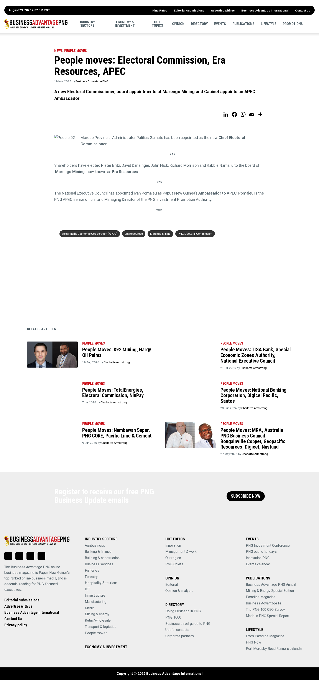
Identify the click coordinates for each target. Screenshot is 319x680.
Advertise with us (223, 10)
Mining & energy (97, 614)
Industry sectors (87, 24)
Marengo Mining (160, 233)
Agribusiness (95, 545)
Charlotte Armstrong (117, 362)
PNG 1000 (173, 617)
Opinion (178, 24)
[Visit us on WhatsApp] (30, 556)
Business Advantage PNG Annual (271, 585)
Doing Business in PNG (183, 611)
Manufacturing (95, 602)
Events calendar (258, 564)
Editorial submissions (189, 10)
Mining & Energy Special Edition (270, 591)
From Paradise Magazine (265, 636)
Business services (99, 564)
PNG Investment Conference (268, 545)
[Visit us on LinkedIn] (8, 556)
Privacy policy (15, 625)
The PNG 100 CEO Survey (265, 609)
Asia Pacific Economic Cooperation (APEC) (89, 233)
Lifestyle (268, 24)
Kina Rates (159, 10)
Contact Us (302, 10)
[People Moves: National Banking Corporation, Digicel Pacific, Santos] (190, 395)
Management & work (181, 552)
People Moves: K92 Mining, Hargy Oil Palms (116, 352)
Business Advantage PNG (92, 81)
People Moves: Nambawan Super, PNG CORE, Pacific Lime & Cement (117, 433)
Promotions (293, 24)
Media (89, 608)
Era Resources (134, 233)
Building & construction (102, 558)
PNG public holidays (261, 552)
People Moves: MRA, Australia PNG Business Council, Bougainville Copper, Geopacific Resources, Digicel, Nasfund (252, 438)
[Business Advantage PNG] (35, 24)
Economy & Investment (125, 24)
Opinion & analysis (179, 591)
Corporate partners (179, 636)
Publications (243, 24)
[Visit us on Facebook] (19, 556)
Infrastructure (95, 595)
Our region (173, 558)
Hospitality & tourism (101, 583)
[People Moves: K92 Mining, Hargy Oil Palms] (52, 355)
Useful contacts (177, 630)
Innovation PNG (258, 558)
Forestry (91, 577)
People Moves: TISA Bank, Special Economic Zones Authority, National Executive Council (255, 355)
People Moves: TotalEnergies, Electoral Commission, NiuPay (113, 393)
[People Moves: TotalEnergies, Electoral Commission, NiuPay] (52, 395)
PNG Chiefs (174, 564)
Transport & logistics (100, 627)
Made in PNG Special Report (267, 616)
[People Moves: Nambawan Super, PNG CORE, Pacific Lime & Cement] (52, 435)
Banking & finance (98, 552)
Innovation (173, 545)
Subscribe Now (245, 496)
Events (220, 24)
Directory (199, 24)
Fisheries (92, 570)
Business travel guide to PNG (187, 624)
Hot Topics (157, 24)
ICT (87, 589)
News (58, 51)
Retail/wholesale (98, 620)
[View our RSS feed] (41, 556)
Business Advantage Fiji (264, 603)
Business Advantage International (265, 10)
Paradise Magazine (260, 597)
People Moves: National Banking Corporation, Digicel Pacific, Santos (253, 395)
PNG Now (253, 642)
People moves (75, 51)
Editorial (171, 585)
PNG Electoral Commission (195, 233)
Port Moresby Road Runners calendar (274, 649)
